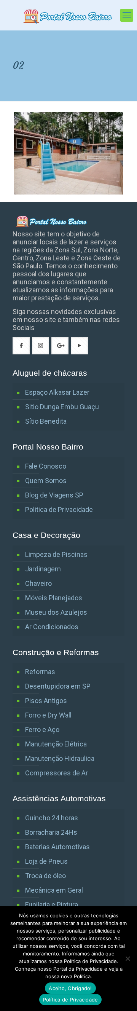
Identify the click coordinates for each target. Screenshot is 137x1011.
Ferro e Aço (42, 730)
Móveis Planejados (53, 598)
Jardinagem (43, 569)
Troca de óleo (45, 876)
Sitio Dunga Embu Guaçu (62, 407)
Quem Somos (46, 481)
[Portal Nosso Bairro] (68, 15)
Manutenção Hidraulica (59, 758)
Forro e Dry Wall (48, 715)
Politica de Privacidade (59, 509)
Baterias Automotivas (57, 847)
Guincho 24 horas (51, 818)
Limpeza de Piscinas (56, 554)
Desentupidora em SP (58, 686)
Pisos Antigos (46, 701)
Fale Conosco (45, 466)
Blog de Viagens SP (54, 495)
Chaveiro (38, 583)
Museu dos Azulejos (56, 612)
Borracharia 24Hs (51, 832)
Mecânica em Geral (54, 890)
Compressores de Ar (56, 773)
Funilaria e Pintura (51, 905)
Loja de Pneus (46, 861)
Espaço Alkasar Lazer (57, 392)
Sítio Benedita (46, 421)
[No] (127, 958)
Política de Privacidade (70, 1000)
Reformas (40, 672)
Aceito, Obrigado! (70, 988)
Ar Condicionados (51, 627)
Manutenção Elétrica (56, 744)
